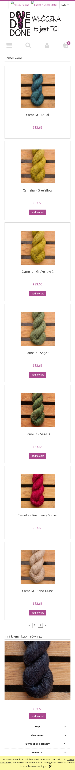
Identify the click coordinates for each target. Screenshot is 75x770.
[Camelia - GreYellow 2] (37, 248)
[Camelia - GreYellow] (37, 166)
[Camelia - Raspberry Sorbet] (37, 491)
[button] (9, 45)
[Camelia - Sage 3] (37, 410)
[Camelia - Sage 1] (37, 329)
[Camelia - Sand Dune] (37, 567)
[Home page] (37, 23)
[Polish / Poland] (20, 4)
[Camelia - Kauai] (37, 91)
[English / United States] (44, 4)
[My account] (47, 45)
